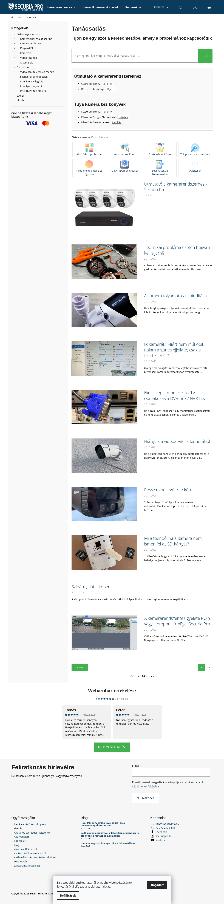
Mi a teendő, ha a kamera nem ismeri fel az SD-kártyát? (173, 541)
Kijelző (111, 89)
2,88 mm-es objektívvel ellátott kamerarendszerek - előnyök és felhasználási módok (111, 834)
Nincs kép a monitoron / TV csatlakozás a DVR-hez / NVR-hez (175, 395)
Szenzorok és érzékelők (33, 76)
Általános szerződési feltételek (32, 832)
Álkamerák (26, 62)
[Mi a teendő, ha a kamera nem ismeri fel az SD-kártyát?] (104, 552)
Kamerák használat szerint (36, 39)
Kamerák (25, 53)
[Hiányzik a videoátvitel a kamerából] (104, 455)
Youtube (161, 840)
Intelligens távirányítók (33, 91)
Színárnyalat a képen (91, 587)
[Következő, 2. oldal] (201, 667)
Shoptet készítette (202, 893)
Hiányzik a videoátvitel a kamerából (177, 441)
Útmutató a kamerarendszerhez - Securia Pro (175, 186)
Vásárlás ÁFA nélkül (25, 849)
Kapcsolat (19, 840)
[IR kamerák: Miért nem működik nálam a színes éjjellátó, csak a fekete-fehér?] (104, 358)
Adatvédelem (22, 836)
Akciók (20, 100)
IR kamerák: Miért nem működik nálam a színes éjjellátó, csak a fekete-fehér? (174, 349)
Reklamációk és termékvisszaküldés (35, 857)
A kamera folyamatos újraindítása (175, 296)
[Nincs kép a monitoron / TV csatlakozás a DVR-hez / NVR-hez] (104, 406)
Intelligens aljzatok (31, 86)
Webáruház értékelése (112, 690)
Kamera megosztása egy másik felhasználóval (108, 843)
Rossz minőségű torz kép (167, 490)
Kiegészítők (26, 48)
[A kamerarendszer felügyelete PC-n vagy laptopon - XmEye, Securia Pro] (104, 632)
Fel (81, 667)
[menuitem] (61, 7)
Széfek (20, 95)
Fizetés (18, 828)
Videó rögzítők (28, 57)
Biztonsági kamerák (28, 34)
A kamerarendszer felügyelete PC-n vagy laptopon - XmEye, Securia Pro (177, 621)
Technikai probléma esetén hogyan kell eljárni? (177, 250)
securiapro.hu (164, 836)
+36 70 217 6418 (165, 827)
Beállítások (68, 895)
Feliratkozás (145, 798)
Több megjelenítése (112, 747)
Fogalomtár (20, 861)
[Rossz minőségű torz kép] (104, 504)
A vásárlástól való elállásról (30, 853)
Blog (16, 845)
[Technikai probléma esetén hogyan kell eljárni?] (104, 261)
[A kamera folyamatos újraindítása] (104, 309)
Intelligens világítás (31, 81)
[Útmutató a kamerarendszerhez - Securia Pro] (104, 205)
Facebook (161, 832)
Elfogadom (157, 885)
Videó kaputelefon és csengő (37, 72)
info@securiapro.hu (167, 823)
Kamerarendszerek (31, 43)
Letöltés (107, 83)
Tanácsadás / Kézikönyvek (30, 824)
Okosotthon (23, 67)
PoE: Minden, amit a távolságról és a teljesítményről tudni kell (103, 824)
